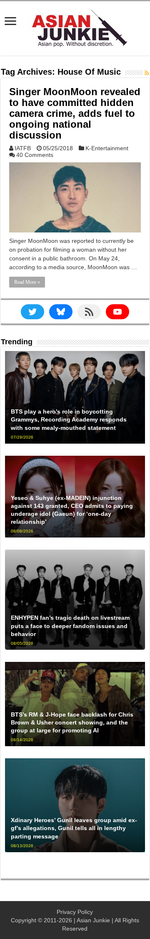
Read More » (27, 282)
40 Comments (34, 154)
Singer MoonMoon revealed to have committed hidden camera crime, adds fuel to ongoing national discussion (74, 113)
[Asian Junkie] (75, 27)
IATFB (23, 148)
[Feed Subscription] (147, 73)
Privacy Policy (75, 912)
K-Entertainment (106, 148)
